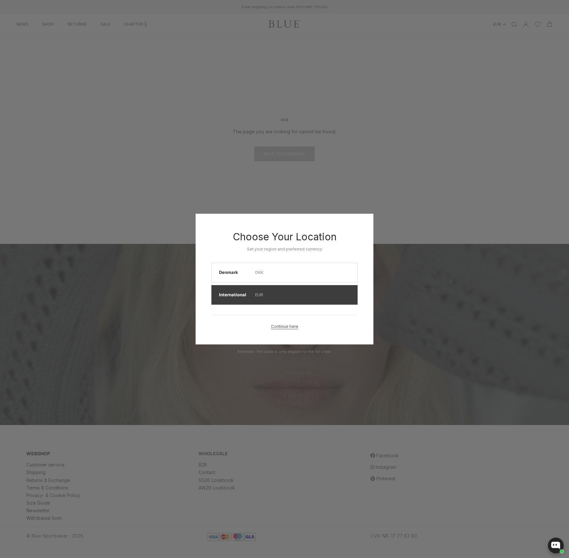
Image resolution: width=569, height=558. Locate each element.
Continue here (284, 326)
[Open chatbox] (556, 545)
